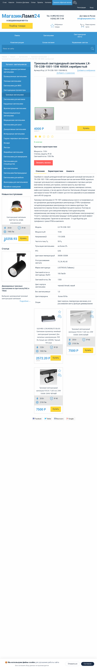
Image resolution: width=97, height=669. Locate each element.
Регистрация (81, 7)
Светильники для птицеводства (10, 162)
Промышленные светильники (15, 76)
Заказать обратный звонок (62, 2)
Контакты (48, 2)
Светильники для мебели (14, 177)
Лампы (17, 36)
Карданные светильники (13, 104)
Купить (23, 238)
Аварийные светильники (13, 152)
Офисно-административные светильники (15, 70)
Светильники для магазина (14, 99)
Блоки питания (48, 43)
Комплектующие (17, 43)
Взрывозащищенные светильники (12, 114)
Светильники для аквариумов (15, 157)
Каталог (12, 57)
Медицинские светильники (14, 120)
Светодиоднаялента (80, 35)
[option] (64, 91)
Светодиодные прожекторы (15, 90)
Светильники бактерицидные (15, 173)
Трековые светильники (39, 57)
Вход (91, 7)
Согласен (87, 664)
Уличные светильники (12, 81)
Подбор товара (17, 25)
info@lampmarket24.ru (86, 18)
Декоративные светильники (15, 129)
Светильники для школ (13, 125)
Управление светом (80, 43)
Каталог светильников (16, 64)
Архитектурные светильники (15, 108)
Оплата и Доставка (22, 2)
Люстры (7, 147)
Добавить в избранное (86, 70)
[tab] (40, 171)
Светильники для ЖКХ (12, 86)
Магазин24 (17, 17)
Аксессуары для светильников (16, 182)
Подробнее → (25, 301)
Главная (4, 57)
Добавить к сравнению (66, 73)
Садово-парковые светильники (16, 138)
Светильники (48, 36)
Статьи (33, 2)
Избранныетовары (59, 26)
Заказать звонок (43, 162)
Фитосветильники (11, 168)
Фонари (7, 143)
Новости (11, 2)
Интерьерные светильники (14, 134)
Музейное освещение (12, 187)
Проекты (40, 2)
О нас (5, 2)
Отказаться (72, 664)
